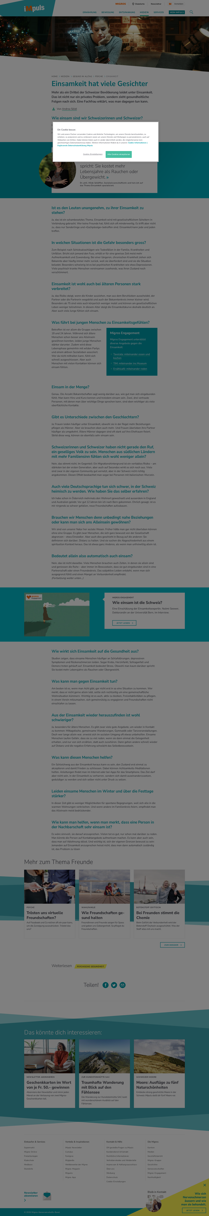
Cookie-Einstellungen (92, 154)
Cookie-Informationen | (137, 142)
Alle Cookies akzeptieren (118, 154)
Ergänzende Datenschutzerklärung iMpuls (75, 145)
